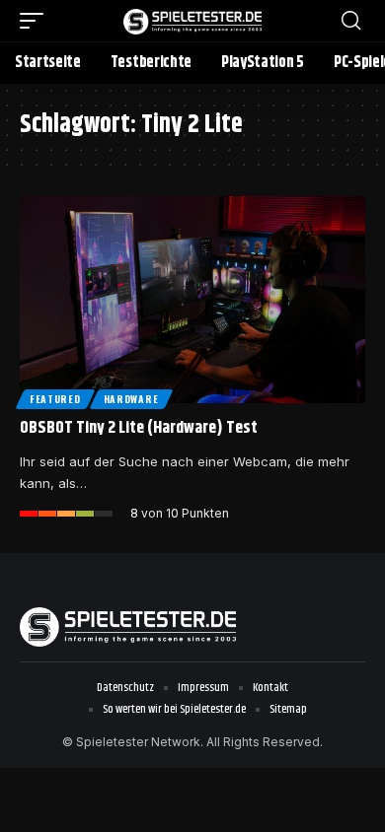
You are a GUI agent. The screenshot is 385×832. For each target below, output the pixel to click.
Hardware (131, 398)
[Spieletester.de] (192, 20)
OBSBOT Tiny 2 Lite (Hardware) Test (139, 428)
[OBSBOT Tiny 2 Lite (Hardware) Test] (192, 299)
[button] (36, 21)
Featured (55, 398)
